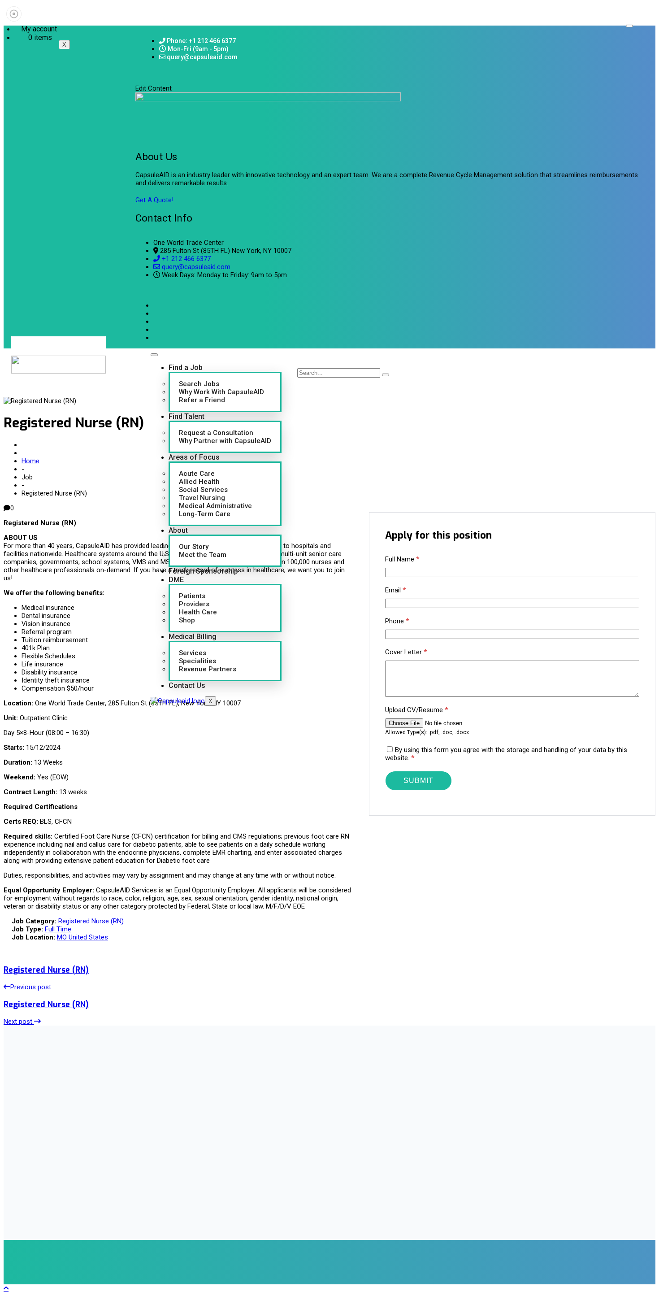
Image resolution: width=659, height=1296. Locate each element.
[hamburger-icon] (629, 26)
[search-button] (385, 375)
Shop (187, 620)
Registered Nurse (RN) (91, 921)
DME (176, 579)
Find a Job (186, 367)
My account (39, 29)
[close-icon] (138, 80)
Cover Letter (406, 652)
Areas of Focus (194, 457)
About (178, 530)
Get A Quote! (154, 200)
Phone (397, 621)
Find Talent (186, 416)
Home (30, 461)
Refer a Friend (202, 400)
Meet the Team (202, 555)
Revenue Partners (207, 669)
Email (395, 590)
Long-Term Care (204, 514)
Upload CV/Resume (416, 710)
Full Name (402, 559)
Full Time (58, 929)
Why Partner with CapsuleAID (225, 441)
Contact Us (187, 685)
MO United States (82, 937)
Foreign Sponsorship (203, 571)
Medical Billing (193, 636)
